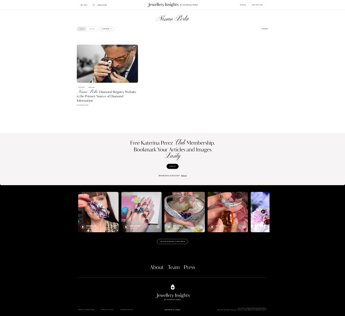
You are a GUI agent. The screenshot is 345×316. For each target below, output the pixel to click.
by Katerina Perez (82, 105)
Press (189, 267)
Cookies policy (126, 309)
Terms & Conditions (86, 309)
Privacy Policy (107, 309)
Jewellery (81, 87)
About (157, 267)
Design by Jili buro (172, 310)
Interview (91, 87)
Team (174, 267)
